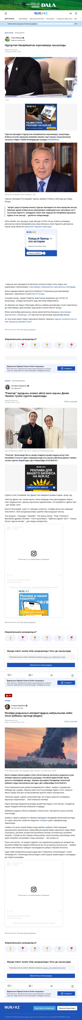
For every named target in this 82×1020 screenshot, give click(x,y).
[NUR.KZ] (41, 13)
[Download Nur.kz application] (41, 5)
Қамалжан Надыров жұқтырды (38, 227)
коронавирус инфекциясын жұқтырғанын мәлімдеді (52, 287)
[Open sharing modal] (51, 675)
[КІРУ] (76, 13)
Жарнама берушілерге (67, 1008)
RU (71, 13)
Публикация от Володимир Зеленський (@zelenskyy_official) (34, 923)
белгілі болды (37, 294)
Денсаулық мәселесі (37, 19)
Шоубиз (8, 381)
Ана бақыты (50, 19)
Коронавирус (23, 19)
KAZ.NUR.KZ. (53, 140)
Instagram (67, 368)
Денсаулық (9, 19)
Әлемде (7, 700)
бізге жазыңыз (30, 329)
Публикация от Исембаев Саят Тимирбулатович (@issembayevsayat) (34, 587)
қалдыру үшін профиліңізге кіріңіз (53, 657)
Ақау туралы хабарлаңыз (44, 1008)
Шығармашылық (18, 381)
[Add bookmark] (72, 675)
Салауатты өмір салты (64, 19)
